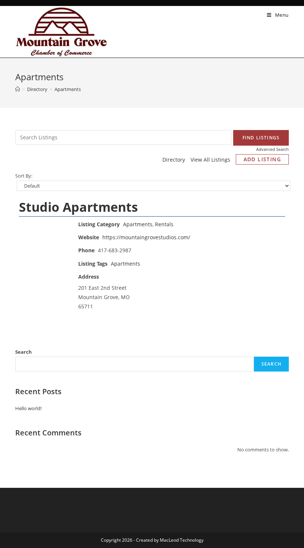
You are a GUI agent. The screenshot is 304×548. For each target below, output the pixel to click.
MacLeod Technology (182, 540)
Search (23, 351)
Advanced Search (272, 149)
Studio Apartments (78, 206)
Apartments (137, 224)
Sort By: (23, 176)
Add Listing (262, 159)
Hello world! (28, 408)
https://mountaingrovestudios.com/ (146, 237)
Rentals (164, 224)
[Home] (17, 89)
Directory (173, 159)
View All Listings (210, 159)
